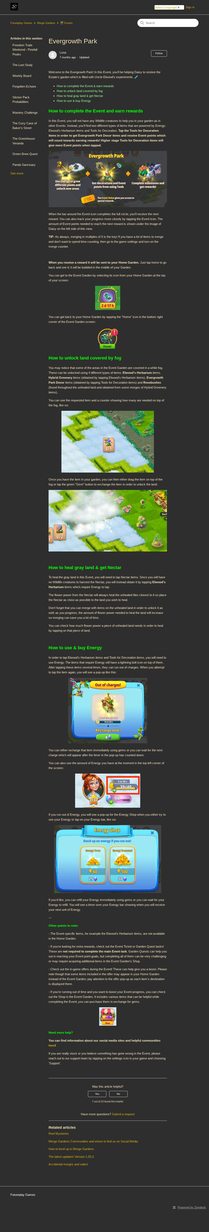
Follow (159, 53)
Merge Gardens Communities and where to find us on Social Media (93, 1141)
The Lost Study (22, 65)
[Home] (14, 9)
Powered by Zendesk (192, 1207)
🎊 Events (66, 23)
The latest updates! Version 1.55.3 (71, 1156)
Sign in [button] (190, 7)
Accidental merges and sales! (68, 1164)
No (118, 1094)
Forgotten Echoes (24, 86)
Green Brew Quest (25, 154)
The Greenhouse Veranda (23, 141)
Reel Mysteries (59, 1133)
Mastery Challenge (25, 112)
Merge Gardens (46, 23)
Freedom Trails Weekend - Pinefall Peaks (24, 49)
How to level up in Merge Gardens (71, 1149)
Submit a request (123, 1114)
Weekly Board (21, 75)
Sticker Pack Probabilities (21, 99)
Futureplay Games (21, 23)
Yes (97, 1094)
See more (16, 173)
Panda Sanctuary (24, 164)
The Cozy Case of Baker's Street (24, 125)
